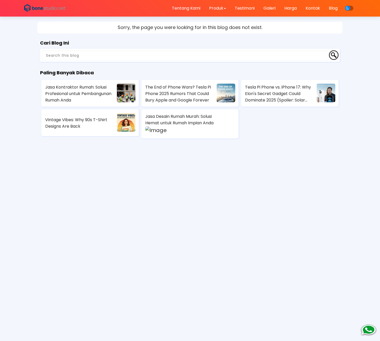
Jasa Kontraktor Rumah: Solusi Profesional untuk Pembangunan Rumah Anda (78, 93)
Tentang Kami (186, 8)
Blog (333, 8)
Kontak (313, 8)
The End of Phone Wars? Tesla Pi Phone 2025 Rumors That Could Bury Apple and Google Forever (178, 93)
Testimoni (245, 8)
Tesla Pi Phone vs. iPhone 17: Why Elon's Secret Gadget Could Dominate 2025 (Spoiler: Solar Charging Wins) (278, 93)
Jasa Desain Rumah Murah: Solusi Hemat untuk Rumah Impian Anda (179, 119)
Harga (290, 8)
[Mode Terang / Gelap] (349, 8)
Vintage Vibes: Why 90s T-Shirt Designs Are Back (76, 123)
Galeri (269, 8)
